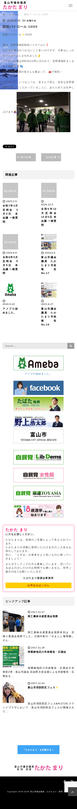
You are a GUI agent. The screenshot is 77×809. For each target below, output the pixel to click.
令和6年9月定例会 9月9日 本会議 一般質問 (10, 265)
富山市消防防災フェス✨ (43, 687)
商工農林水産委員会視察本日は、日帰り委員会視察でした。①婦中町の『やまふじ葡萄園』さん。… (38, 636)
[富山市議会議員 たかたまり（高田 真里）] (15, 5)
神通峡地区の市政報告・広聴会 (47, 651)
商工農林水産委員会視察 (43, 616)
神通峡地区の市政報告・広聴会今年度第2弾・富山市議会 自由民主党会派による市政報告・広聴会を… (38, 671)
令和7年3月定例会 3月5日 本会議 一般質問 (10, 213)
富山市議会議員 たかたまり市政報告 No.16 (50, 316)
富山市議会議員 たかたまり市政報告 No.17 (50, 265)
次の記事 (51, 157)
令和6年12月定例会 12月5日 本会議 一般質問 (49, 216)
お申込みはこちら (38, 585)
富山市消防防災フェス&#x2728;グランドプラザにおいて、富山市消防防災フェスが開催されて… (38, 707)
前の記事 (26, 157)
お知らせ (15, 14)
